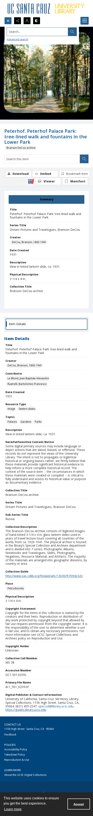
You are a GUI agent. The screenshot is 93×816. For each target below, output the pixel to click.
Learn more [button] (13, 809)
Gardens (26, 422)
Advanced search (17, 39)
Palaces (12, 422)
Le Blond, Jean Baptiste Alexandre (28, 378)
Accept (79, 804)
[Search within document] (84, 159)
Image (11, 409)
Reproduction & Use (16, 760)
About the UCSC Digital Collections (25, 775)
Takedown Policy (14, 754)
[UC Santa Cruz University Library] (46, 8)
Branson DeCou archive (20, 148)
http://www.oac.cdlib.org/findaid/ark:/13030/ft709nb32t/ (44, 576)
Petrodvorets (16, 588)
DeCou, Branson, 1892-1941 (29, 242)
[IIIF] (30, 181)
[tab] (46, 199)
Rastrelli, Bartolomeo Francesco (27, 384)
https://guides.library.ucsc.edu (25, 710)
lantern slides (27, 409)
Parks (38, 422)
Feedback (10, 734)
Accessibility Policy (15, 749)
